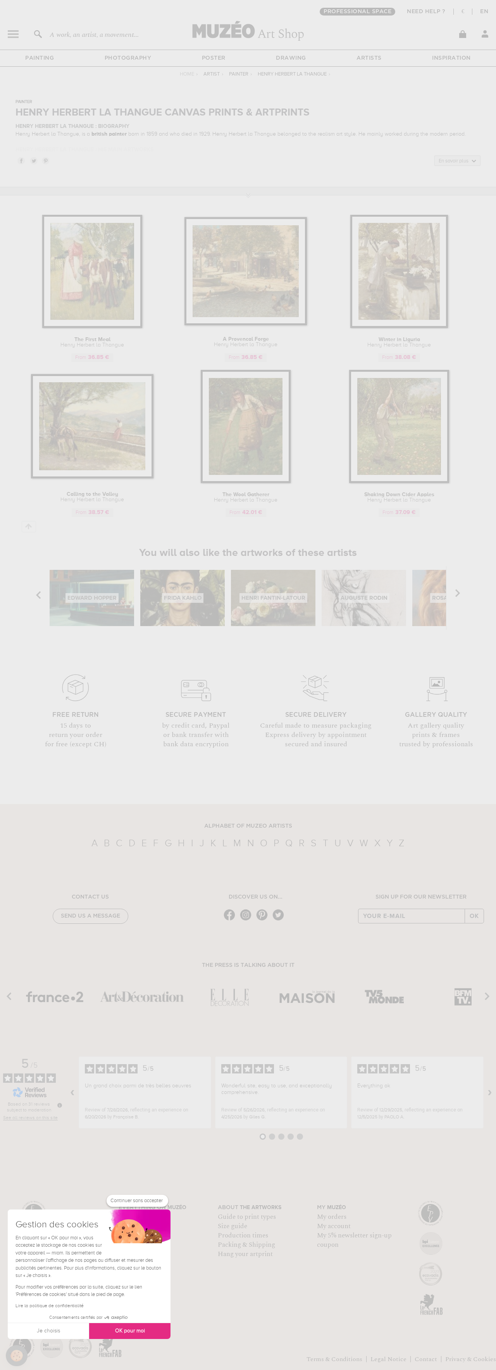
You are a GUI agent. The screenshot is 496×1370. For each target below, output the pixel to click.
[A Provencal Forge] (245, 323)
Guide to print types (247, 1217)
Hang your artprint (245, 1254)
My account (334, 1226)
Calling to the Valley (92, 497)
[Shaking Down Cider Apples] (399, 481)
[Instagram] (247, 919)
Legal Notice (388, 1359)
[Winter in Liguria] (399, 326)
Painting (39, 58)
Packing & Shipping (246, 1245)
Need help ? (426, 11)
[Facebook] (231, 919)
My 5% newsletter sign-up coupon (354, 1240)
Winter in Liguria (399, 342)
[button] (17, 1355)
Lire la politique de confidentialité (50, 1306)
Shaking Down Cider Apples (399, 497)
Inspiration (451, 58)
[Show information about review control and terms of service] (60, 1105)
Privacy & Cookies (470, 1359)
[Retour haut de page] (29, 526)
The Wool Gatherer (245, 497)
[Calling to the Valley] (92, 477)
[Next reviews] (489, 1092)
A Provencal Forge (245, 341)
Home (187, 74)
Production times (243, 1235)
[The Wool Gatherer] (246, 481)
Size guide (232, 1226)
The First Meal (92, 342)
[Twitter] (280, 919)
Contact (426, 1359)
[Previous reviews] (72, 1092)
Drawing (291, 58)
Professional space (357, 11)
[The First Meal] (92, 326)
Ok (474, 916)
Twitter (33, 160)
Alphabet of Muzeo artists (248, 826)
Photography (128, 58)
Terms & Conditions (334, 1359)
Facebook (21, 160)
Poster (214, 58)
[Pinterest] (264, 919)
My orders (331, 1217)
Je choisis (48, 1331)
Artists (369, 58)
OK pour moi (130, 1331)
